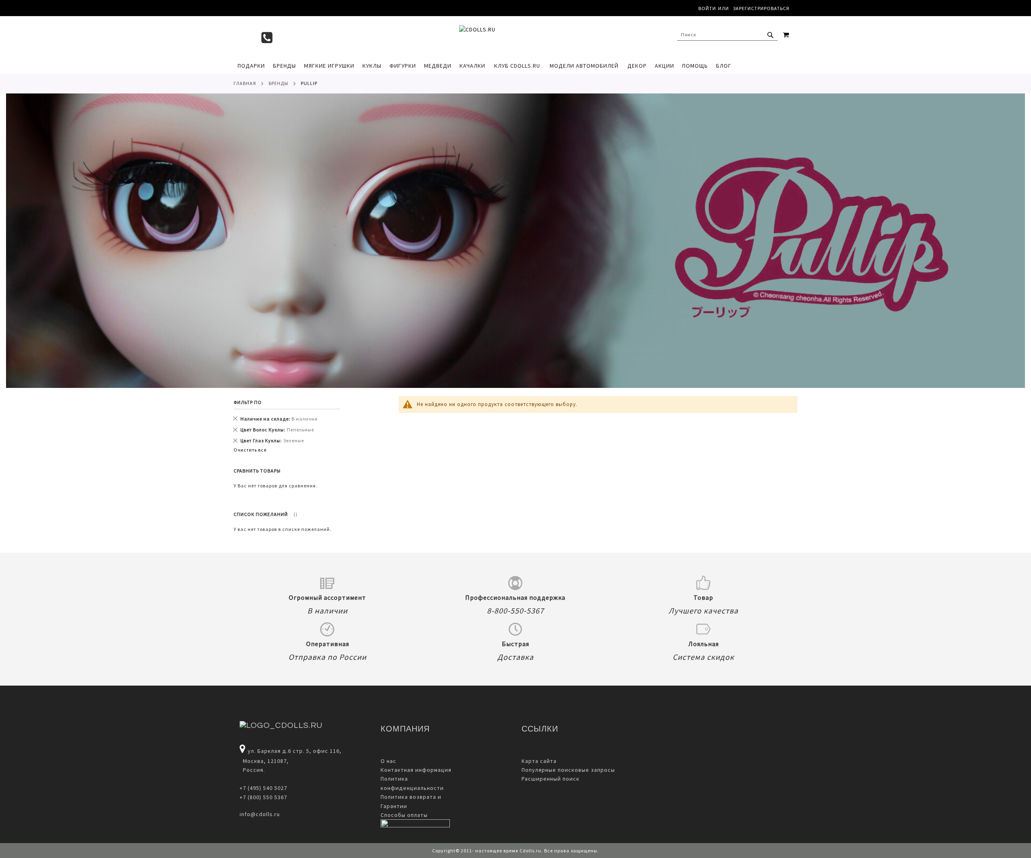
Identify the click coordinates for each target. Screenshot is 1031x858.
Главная (245, 83)
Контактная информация (416, 769)
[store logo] (511, 36)
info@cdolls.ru (260, 814)
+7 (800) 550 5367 (263, 797)
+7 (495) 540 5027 (263, 788)
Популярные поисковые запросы (568, 769)
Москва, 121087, (264, 761)
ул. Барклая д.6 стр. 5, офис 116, (295, 750)
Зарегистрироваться (761, 8)
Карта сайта (539, 761)
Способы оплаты (404, 815)
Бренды (278, 83)
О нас (388, 761)
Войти (707, 8)
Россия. (252, 769)
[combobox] (727, 35)
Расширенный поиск (551, 778)
